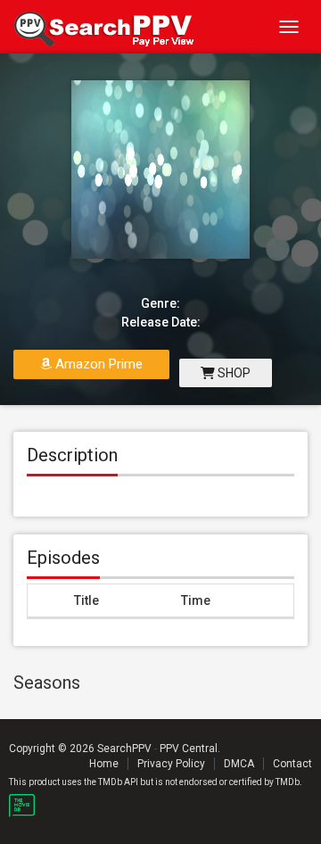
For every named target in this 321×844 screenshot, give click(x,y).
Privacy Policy (171, 763)
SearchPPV (124, 748)
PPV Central (189, 748)
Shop (233, 373)
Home (104, 763)
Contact (292, 763)
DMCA (239, 763)
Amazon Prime (97, 364)
